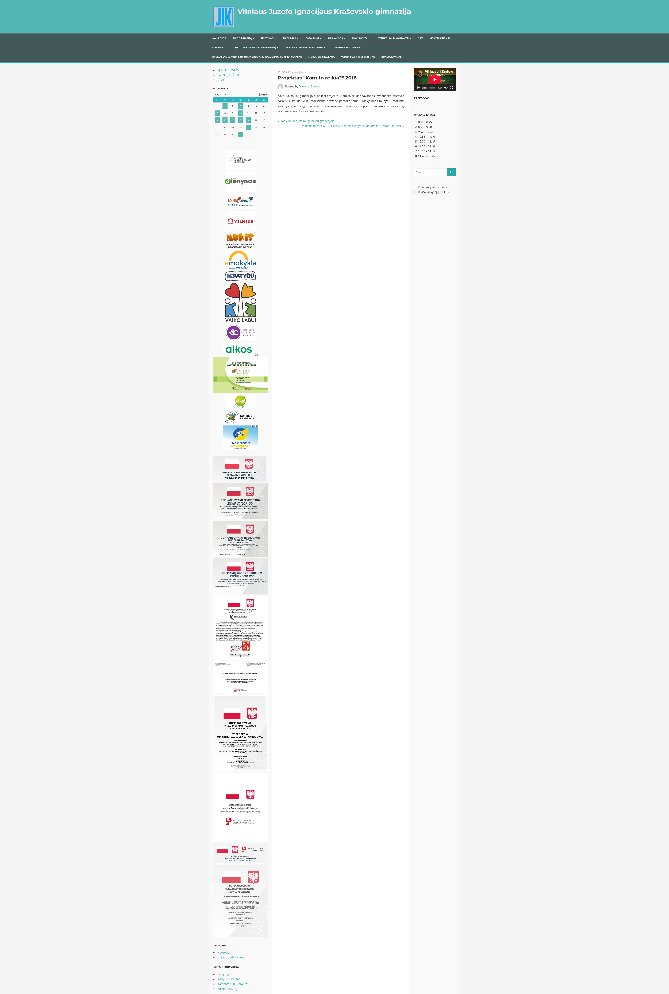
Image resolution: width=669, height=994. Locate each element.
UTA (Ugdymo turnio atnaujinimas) (253, 47)
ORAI (220, 80)
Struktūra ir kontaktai (393, 38)
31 (240, 134)
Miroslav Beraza (309, 86)
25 (248, 127)
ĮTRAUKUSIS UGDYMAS (345, 47)
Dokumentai (360, 38)
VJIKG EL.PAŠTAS (228, 70)
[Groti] (418, 87)
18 (248, 120)
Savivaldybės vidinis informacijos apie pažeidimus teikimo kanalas (257, 57)
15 (225, 120)
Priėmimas (289, 38)
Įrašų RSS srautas (228, 979)
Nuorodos (224, 952)
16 (233, 120)
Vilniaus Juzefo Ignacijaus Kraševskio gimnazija (324, 11)
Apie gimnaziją (242, 38)
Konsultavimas (391, 57)
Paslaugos (335, 38)
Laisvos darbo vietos (230, 957)
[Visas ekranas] (451, 87)
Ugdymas (267, 38)
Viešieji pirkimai (440, 38)
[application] (435, 79)
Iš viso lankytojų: (429, 192)
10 (240, 113)
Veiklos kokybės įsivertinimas (305, 47)
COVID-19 (217, 47)
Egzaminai (312, 38)
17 (240, 120)
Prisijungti (224, 974)
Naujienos (219, 38)
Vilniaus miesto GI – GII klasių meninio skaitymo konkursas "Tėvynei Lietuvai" (352, 126)
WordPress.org (227, 989)
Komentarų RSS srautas (233, 984)
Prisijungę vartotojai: (432, 187)
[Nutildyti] (446, 87)
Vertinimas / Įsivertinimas (358, 57)
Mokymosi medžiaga (321, 57)
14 (217, 120)
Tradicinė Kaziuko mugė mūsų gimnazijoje (306, 121)
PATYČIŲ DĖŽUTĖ (228, 75)
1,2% (420, 38)
